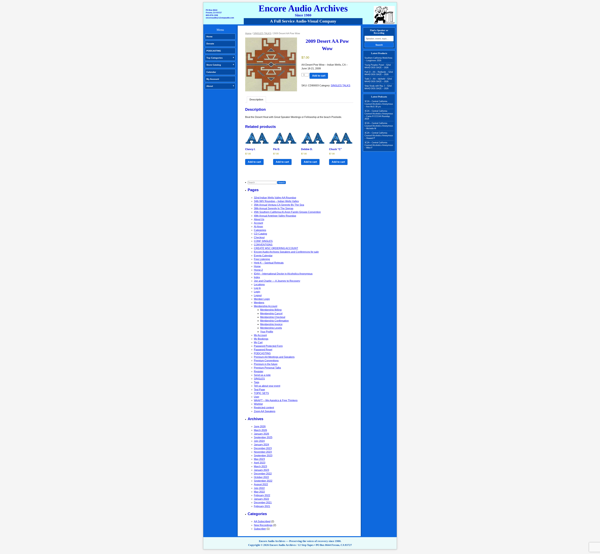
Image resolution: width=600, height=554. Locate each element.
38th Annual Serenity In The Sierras (273, 208)
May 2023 (259, 459)
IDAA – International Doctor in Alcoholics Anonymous (283, 273)
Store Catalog (213, 65)
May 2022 (259, 491)
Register (258, 371)
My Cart (258, 342)
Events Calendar (263, 255)
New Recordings (263, 525)
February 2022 (262, 495)
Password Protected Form (268, 346)
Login (257, 291)
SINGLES (259, 378)
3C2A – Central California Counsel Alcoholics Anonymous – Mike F (379, 145)
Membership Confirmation (274, 320)
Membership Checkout (272, 317)
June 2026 (260, 426)
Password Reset (263, 349)
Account (258, 223)
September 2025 (263, 437)
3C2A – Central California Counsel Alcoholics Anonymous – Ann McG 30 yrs (379, 104)
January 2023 (261, 470)
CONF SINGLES (263, 241)
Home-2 (258, 270)
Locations (259, 284)
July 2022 (259, 488)
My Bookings (261, 339)
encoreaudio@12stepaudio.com (220, 18)
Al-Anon (258, 226)
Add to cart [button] (254, 162)
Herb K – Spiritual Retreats (269, 262)
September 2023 (263, 455)
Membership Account (265, 306)
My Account (212, 79)
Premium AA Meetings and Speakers (274, 357)
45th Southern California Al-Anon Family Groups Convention (287, 212)
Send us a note (262, 375)
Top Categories (214, 58)
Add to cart (318, 75)
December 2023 (263, 448)
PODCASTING (213, 51)
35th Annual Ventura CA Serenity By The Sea (279, 205)
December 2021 (263, 502)
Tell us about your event (267, 386)
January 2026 (261, 433)
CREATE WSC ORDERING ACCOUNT (276, 248)
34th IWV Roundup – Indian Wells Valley (276, 201)
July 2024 (259, 441)
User (256, 396)
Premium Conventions (266, 360)
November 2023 (263, 452)
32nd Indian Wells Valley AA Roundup (275, 197)
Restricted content (264, 407)
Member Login (262, 299)
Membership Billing (271, 309)
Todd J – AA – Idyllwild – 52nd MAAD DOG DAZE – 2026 (378, 80)
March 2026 (260, 430)
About (209, 86)
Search (379, 45)
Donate (210, 43)
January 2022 (261, 499)
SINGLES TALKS (262, 33)
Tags (256, 382)
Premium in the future (266, 364)
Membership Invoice (271, 324)
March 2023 (260, 466)
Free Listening (262, 259)
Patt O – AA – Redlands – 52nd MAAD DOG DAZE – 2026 (379, 73)
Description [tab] (256, 99)
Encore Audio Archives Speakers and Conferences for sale (286, 252)
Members (259, 302)
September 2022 (263, 480)
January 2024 (261, 444)
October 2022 (261, 477)
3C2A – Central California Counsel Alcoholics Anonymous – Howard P (379, 135)
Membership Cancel (271, 313)
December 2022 (263, 473)
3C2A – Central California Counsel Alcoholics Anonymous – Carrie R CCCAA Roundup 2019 (379, 115)
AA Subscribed (262, 521)
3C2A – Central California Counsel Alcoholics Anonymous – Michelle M (379, 126)
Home (209, 36)
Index (257, 277)
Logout (258, 295)
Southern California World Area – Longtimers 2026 (378, 59)
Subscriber (260, 528)
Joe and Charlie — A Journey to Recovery (277, 281)
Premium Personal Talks (267, 367)
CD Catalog (260, 233)
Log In (257, 288)
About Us (259, 219)
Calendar (211, 72)
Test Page (259, 389)
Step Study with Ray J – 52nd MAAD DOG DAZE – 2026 (378, 87)
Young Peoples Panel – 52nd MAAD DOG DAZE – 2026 (378, 66)
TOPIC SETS (261, 393)
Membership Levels (271, 328)
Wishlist (258, 404)
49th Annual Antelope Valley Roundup (275, 215)
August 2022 (261, 484)
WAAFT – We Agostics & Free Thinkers (276, 400)
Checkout (259, 237)
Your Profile (266, 331)
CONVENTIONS (263, 244)
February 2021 (262, 506)
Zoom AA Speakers (264, 411)
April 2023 (259, 462)
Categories (260, 230)
